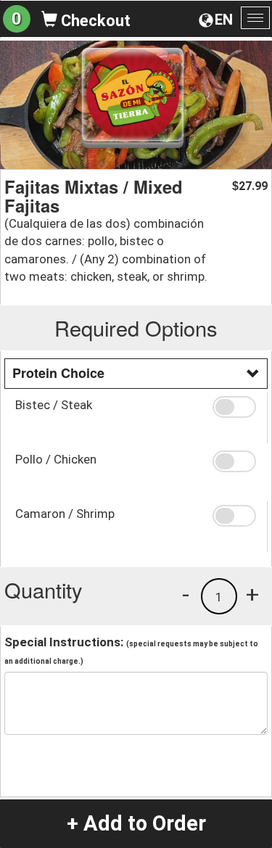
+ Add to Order (136, 823)
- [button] (185, 594)
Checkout (94, 21)
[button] (234, 407)
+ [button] (252, 594)
